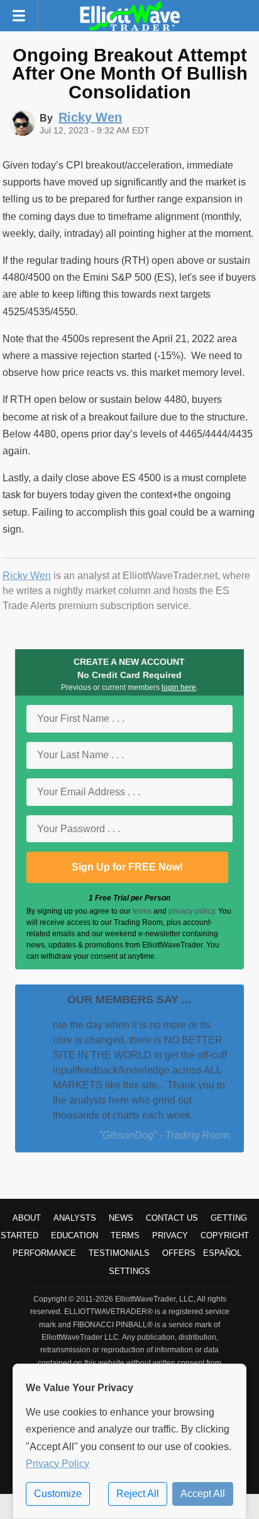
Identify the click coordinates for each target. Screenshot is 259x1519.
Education (74, 1235)
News (121, 1218)
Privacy (170, 1235)
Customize (58, 1493)
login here (179, 687)
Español (222, 1253)
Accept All (202, 1493)
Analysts (74, 1218)
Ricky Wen (27, 575)
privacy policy (191, 911)
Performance (44, 1253)
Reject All (137, 1493)
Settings (129, 1271)
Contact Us (172, 1218)
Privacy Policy (57, 1463)
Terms (125, 1235)
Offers (179, 1253)
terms (142, 911)
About (27, 1218)
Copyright (225, 1235)
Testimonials (119, 1253)
